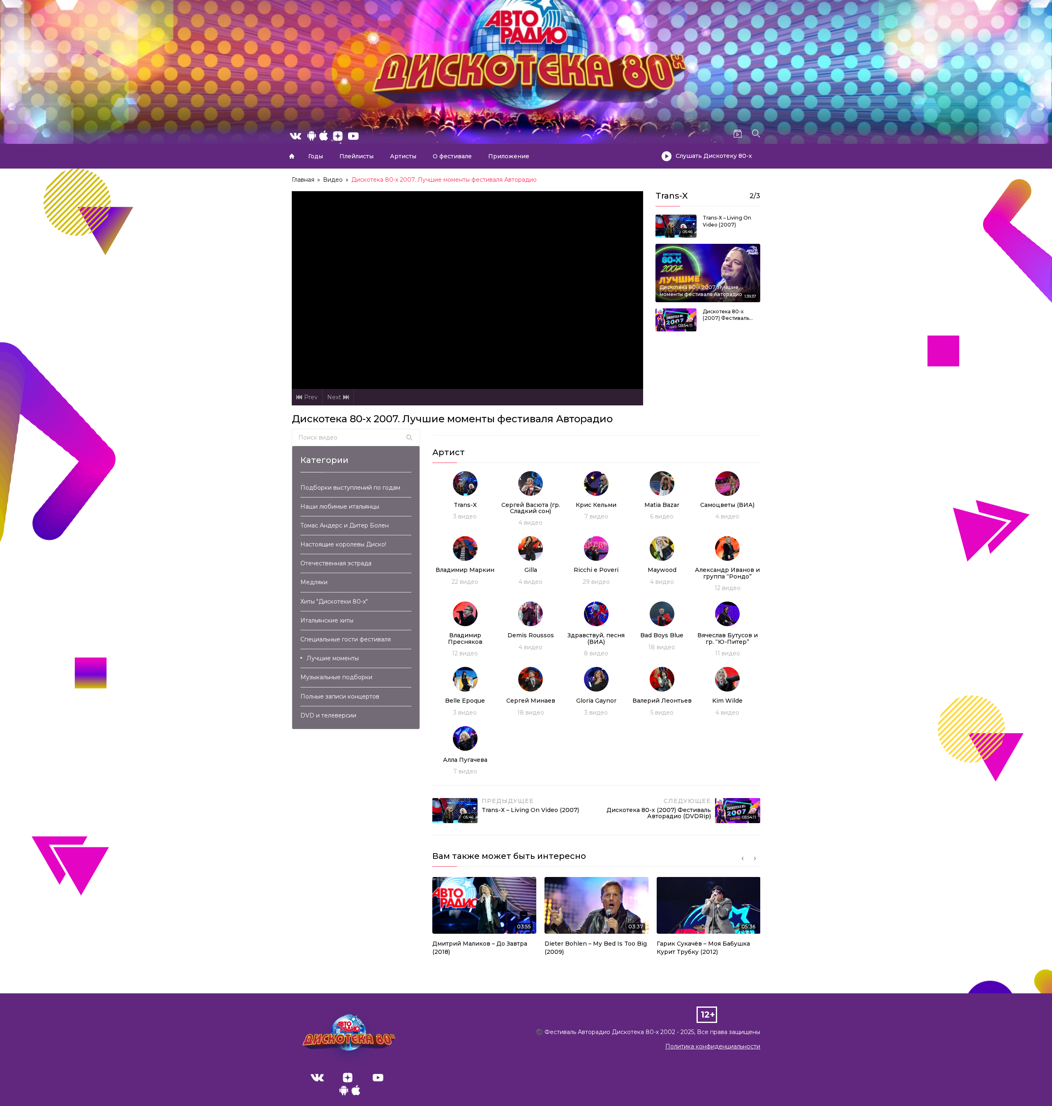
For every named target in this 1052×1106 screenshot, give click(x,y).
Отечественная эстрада (335, 563)
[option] (484, 918)
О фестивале (452, 156)
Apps (349, 1092)
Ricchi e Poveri (596, 570)
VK (317, 1077)
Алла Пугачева (465, 760)
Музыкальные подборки (336, 677)
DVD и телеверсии (328, 715)
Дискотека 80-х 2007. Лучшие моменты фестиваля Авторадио (701, 290)
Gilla (530, 570)
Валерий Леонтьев (662, 700)
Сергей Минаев (530, 700)
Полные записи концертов (339, 696)
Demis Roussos (531, 635)
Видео (333, 179)
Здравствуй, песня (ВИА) (596, 638)
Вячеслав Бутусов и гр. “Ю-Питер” (727, 638)
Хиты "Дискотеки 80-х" (334, 601)
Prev (311, 397)
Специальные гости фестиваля (345, 639)
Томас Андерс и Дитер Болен (344, 525)
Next (334, 397)
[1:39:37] (707, 272)
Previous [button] (742, 858)
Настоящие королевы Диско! (343, 544)
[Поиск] (409, 437)
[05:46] (676, 225)
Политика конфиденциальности (712, 1046)
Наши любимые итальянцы (339, 506)
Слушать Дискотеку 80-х (714, 156)
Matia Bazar (661, 505)
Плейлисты (356, 156)
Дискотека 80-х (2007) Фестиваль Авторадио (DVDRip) (729, 315)
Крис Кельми (596, 505)
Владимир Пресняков (465, 638)
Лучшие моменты (333, 658)
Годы (315, 156)
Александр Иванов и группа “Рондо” (727, 573)
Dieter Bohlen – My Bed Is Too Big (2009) (595, 948)
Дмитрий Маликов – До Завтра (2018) (479, 948)
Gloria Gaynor (596, 700)
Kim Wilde (727, 700)
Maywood (662, 570)
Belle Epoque (465, 700)
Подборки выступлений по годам (350, 487)
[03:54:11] (676, 319)
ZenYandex (347, 1077)
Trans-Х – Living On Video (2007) (727, 221)
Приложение (508, 156)
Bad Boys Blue (661, 635)
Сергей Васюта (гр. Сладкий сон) (530, 508)
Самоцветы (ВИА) (727, 505)
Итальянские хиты (326, 620)
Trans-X (465, 505)
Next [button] (755, 858)
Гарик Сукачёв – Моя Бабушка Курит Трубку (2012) (703, 948)
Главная (292, 156)
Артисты (403, 156)
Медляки (314, 582)
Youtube (378, 1077)
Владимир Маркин (465, 570)
